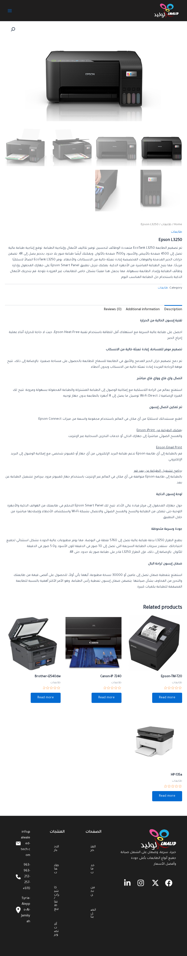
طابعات (166, 224)
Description (173, 309)
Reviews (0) (113, 309)
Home (178, 224)
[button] (169, 883)
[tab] (173, 310)
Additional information (143, 309)
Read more (167, 698)
